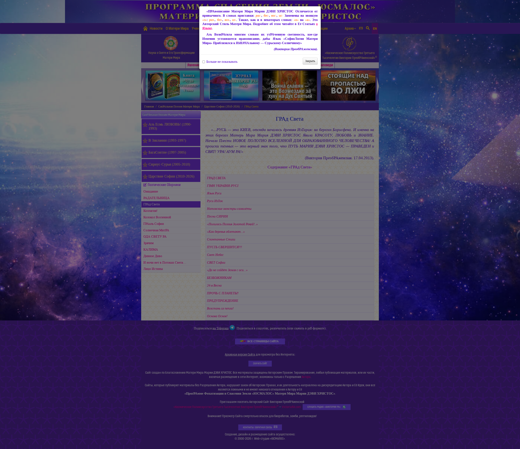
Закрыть (310, 61)
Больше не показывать (221, 62)
